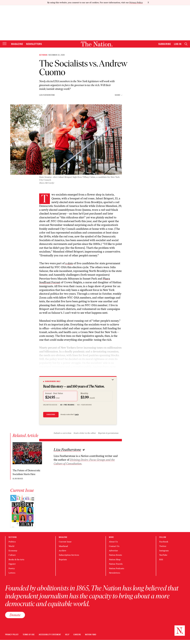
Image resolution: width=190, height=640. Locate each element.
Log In (177, 44)
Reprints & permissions (108, 433)
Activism (43, 55)
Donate (15, 615)
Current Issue (65, 541)
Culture (12, 555)
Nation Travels (116, 564)
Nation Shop (114, 559)
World (11, 546)
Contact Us (114, 546)
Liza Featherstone (47, 95)
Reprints (63, 559)
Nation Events (115, 555)
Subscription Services (69, 555)
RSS (161, 559)
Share (117, 95)
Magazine (17, 44)
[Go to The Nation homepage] (96, 44)
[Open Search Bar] (186, 44)
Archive (62, 550)
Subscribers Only (52, 381)
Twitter (162, 546)
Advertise (113, 550)
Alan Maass (18, 478)
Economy (13, 550)
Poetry (12, 568)
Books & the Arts (16, 559)
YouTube (163, 555)
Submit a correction (62, 433)
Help (67, 635)
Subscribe (164, 44)
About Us (113, 541)
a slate (69, 263)
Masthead (63, 546)
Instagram (164, 550)
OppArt (12, 564)
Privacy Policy (136, 2)
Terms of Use (29, 635)
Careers (77, 635)
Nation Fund (90, 635)
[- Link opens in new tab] (84, 450)
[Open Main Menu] (4, 43)
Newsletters (34, 44)
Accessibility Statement (50, 635)
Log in (77, 414)
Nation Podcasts (116, 568)
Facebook (163, 541)
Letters (12, 573)
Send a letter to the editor (85, 433)
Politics (12, 541)
